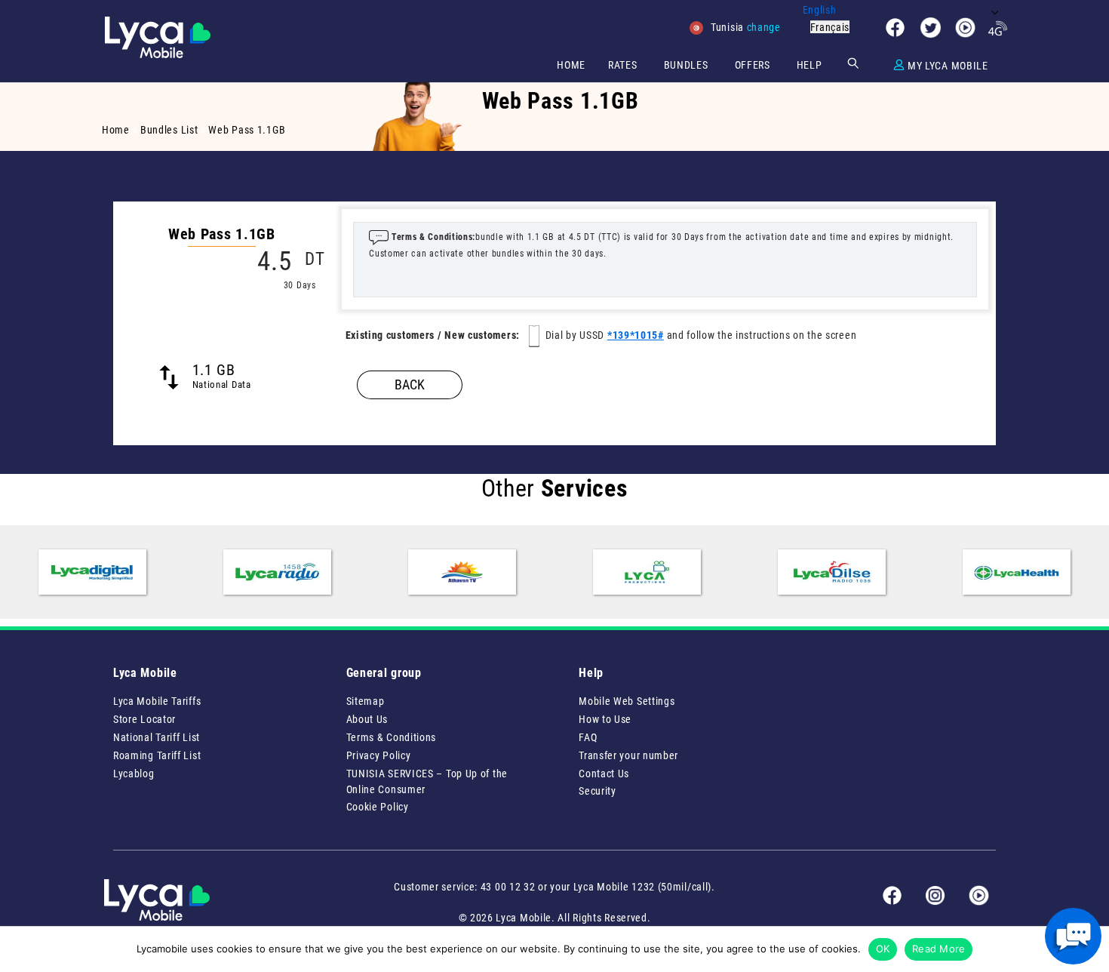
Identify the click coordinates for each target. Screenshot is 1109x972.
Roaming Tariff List (157, 755)
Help (809, 65)
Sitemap (365, 701)
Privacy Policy (378, 755)
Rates (622, 65)
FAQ (588, 737)
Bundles (686, 65)
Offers (752, 65)
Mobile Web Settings (626, 701)
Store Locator (144, 719)
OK (883, 949)
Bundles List (169, 130)
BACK (410, 384)
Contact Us (604, 773)
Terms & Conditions (391, 737)
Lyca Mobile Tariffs (157, 701)
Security (597, 791)
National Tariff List (156, 737)
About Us (367, 719)
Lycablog (134, 773)
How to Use (605, 719)
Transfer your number (628, 755)
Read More (938, 949)
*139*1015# (635, 335)
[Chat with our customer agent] (1073, 936)
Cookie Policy (377, 807)
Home (571, 65)
